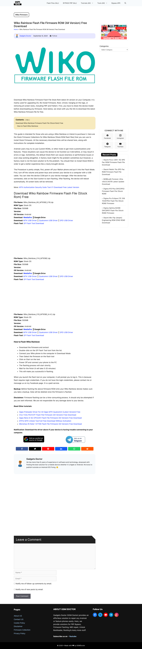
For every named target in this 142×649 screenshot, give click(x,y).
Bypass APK (116, 3)
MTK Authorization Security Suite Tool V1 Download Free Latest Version (49, 187)
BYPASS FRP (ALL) (70, 3)
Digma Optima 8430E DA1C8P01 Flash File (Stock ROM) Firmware (112, 210)
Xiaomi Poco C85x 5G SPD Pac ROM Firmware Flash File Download (113, 162)
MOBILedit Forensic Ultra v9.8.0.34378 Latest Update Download (113, 181)
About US (18, 616)
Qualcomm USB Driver (48, 220)
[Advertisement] (54, 242)
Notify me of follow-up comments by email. (34, 584)
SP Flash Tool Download (34, 223)
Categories (104, 46)
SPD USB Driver (66, 220)
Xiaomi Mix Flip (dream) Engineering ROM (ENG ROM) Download (113, 220)
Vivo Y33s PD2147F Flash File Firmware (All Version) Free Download (47, 415)
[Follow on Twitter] (100, 615)
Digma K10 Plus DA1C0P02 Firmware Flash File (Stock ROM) (113, 191)
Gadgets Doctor (25, 36)
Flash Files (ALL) (53, 3)
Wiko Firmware (21, 15)
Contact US (18, 619)
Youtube (72, 636)
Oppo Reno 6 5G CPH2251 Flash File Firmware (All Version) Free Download (50, 418)
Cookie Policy (19, 623)
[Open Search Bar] (125, 3)
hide (27, 120)
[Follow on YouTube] (106, 615)
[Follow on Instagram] (116, 615)
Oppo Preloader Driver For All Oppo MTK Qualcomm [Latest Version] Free (49, 412)
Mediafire (27, 217)
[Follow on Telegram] (111, 615)
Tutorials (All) (86, 3)
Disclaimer (18, 626)
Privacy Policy (19, 633)
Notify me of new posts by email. (29, 589)
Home (16, 29)
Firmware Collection (22, 630)
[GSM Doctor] (18, 3)
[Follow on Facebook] (95, 615)
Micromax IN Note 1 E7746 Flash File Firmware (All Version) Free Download (50, 424)
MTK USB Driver (30, 220)
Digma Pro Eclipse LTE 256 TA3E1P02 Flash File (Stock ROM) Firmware (113, 200)
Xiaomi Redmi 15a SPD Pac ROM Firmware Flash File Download (113, 171)
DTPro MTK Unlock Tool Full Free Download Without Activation (45, 421)
